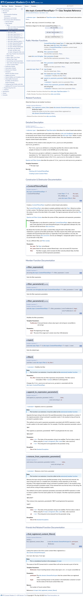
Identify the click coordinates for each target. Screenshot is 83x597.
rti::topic (59, 561)
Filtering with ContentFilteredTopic (39, 171)
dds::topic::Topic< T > (13, 39)
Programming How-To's (10, 87)
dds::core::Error (50, 226)
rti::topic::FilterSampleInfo (14, 45)
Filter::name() (45, 240)
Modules (11, 6)
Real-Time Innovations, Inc (52, 595)
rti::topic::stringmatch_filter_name (16, 52)
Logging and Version (10, 75)
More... (28, 19)
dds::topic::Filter (12, 32)
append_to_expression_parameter (53, 78)
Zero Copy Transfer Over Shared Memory (17, 53)
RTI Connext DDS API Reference (12, 19)
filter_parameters (49, 56)
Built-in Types (10, 55)
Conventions (7, 16)
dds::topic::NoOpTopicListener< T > (17, 37)
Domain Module (9, 21)
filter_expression (48, 52)
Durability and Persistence (11, 80)
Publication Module (10, 66)
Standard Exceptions (42, 449)
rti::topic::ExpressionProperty (15, 43)
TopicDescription (51, 17)
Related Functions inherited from (41, 116)
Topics (8, 25)
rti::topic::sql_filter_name (14, 50)
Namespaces (18, 6)
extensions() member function (69, 372)
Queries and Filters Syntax (11, 73)
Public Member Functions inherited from (48, 91)
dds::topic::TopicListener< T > (15, 36)
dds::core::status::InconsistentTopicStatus (18, 27)
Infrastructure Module (10, 70)
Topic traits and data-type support (15, 62)
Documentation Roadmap (10, 14)
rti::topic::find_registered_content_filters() (45, 590)
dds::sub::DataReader (67, 133)
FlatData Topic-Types (12, 59)
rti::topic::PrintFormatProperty (15, 46)
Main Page (4, 6)
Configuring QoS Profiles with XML (14, 84)
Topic (61, 43)
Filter (79, 212)
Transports (8, 71)
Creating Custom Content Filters (38, 173)
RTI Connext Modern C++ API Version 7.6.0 (14, 595)
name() (49, 379)
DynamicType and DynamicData (15, 61)
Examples (33, 6)
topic (45, 69)
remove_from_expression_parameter (54, 84)
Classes (26, 6)
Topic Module (8, 23)
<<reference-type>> (31, 17)
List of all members (79, 8)
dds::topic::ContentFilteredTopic (36, 191)
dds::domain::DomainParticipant (63, 107)
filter (65, 45)
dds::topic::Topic (34, 69)
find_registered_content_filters (40, 107)
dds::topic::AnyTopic (13, 28)
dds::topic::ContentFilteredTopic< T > (17, 30)
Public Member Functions (61, 8)
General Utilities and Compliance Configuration (17, 77)
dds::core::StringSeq (37, 56)
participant (76, 107)
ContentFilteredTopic (50, 43)
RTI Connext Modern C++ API (8, 9)
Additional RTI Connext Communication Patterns (17, 86)
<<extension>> (48, 75)
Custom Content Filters (12, 64)
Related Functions (70, 8)
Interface (6, 89)
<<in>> (36, 439)
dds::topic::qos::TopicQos (14, 48)
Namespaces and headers (10, 18)
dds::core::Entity (55, 94)
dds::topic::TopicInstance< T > (15, 34)
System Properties (9, 82)
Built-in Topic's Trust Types (13, 57)
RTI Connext (6, 10)
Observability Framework (11, 79)
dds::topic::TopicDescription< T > (16, 41)
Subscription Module (10, 68)
